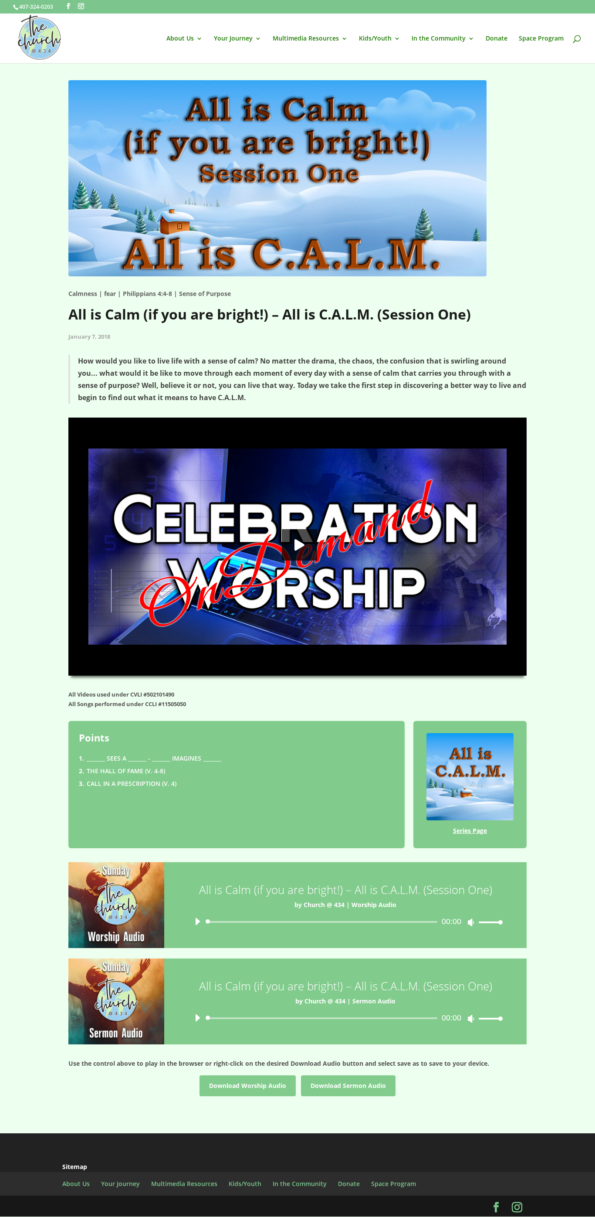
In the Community (439, 38)
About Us (180, 38)
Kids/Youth (375, 38)
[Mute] (471, 922)
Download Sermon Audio (348, 1085)
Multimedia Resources (306, 38)
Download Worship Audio (247, 1085)
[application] (345, 922)
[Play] (197, 921)
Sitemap (74, 1167)
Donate (496, 38)
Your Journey (233, 38)
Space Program (541, 38)
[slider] (488, 922)
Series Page (470, 830)
